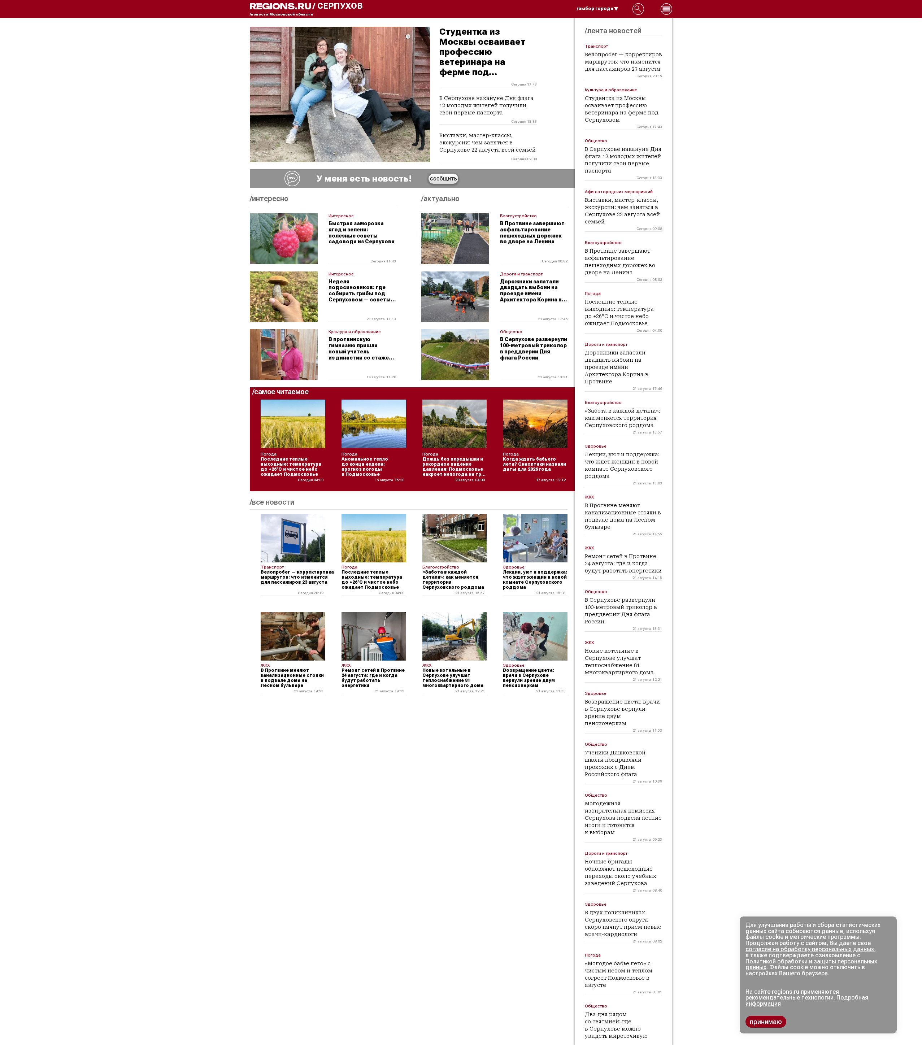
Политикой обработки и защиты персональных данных (811, 964)
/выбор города (595, 8)
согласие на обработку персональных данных (809, 949)
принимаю (766, 1022)
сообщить (443, 178)
